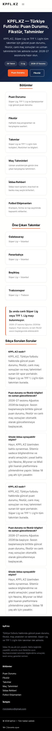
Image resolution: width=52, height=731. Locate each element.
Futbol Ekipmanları (20, 203)
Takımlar (14, 139)
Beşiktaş (14, 272)
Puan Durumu (18, 72)
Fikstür (37, 73)
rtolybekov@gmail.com (14, 709)
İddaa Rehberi (17, 182)
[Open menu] (23, 4)
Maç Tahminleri (18, 160)
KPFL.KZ (10, 4)
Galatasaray (16, 236)
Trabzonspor (17, 290)
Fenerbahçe (16, 254)
